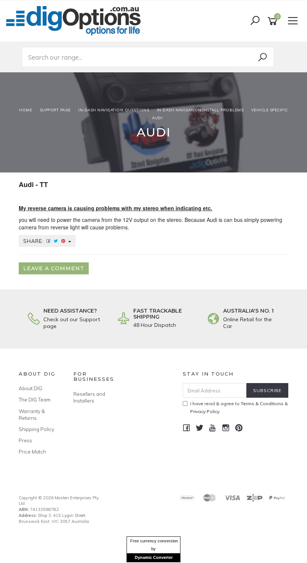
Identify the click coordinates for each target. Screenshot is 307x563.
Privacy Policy (204, 411)
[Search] (262, 57)
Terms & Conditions (262, 403)
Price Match (32, 452)
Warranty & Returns (32, 414)
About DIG (30, 388)
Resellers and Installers (89, 397)
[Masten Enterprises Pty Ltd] (76, 20)
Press (25, 440)
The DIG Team (35, 400)
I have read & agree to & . (239, 407)
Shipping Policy (36, 429)
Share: (34, 241)
